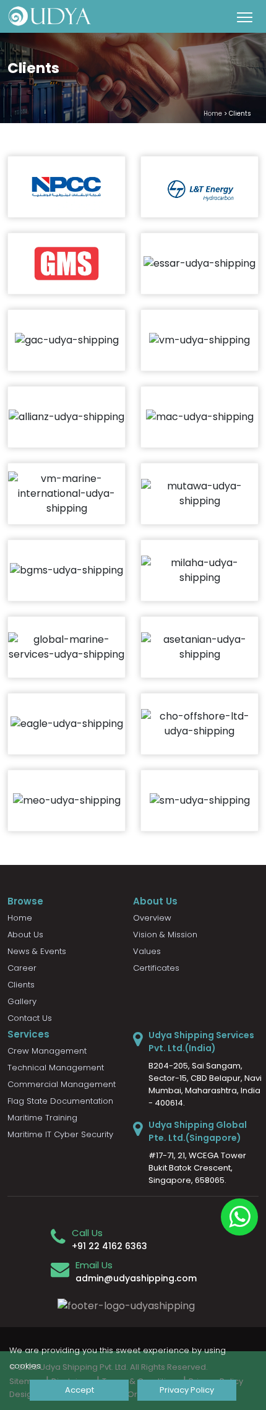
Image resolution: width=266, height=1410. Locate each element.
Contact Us (29, 1018)
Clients (21, 985)
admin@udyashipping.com (136, 1278)
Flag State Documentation (60, 1101)
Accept (79, 1390)
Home (213, 113)
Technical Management (55, 1067)
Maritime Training (42, 1118)
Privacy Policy (187, 1390)
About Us (25, 934)
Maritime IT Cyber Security (60, 1134)
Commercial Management (61, 1084)
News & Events (36, 951)
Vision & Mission (165, 934)
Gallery (21, 1001)
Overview (152, 918)
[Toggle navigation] (244, 17)
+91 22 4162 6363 (109, 1246)
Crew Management (47, 1051)
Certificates (156, 968)
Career (21, 968)
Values (147, 951)
